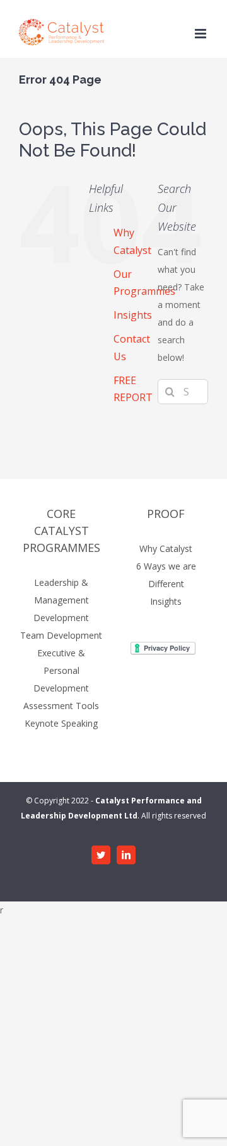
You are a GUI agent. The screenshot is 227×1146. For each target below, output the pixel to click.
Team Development (61, 635)
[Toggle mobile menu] (201, 33)
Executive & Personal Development (61, 670)
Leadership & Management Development (61, 600)
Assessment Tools (61, 706)
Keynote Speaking (61, 723)
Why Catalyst (165, 548)
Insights (133, 315)
